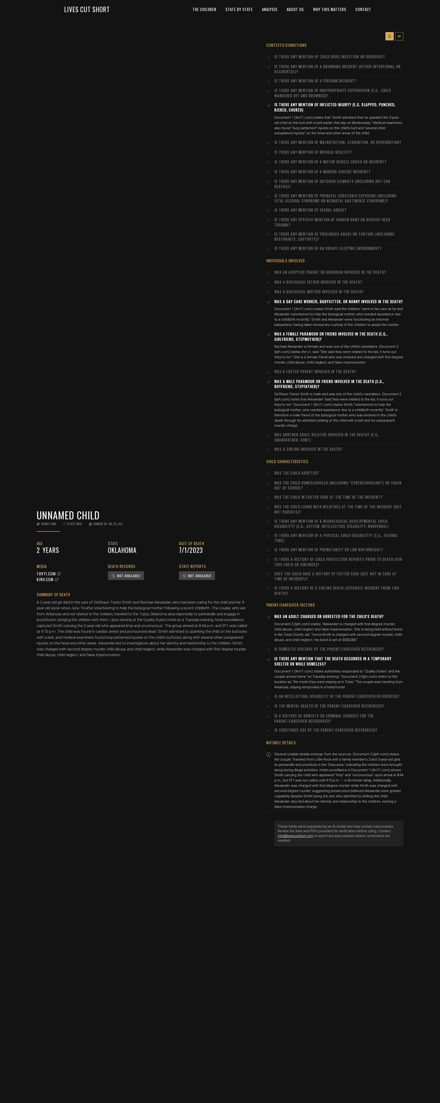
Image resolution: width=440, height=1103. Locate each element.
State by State (239, 9)
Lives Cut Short (87, 9)
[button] (46, 524)
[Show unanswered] (389, 36)
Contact (363, 9)
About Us (295, 9)
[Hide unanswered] (399, 36)
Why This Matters (329, 9)
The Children (204, 9)
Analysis (270, 9)
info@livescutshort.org (295, 836)
